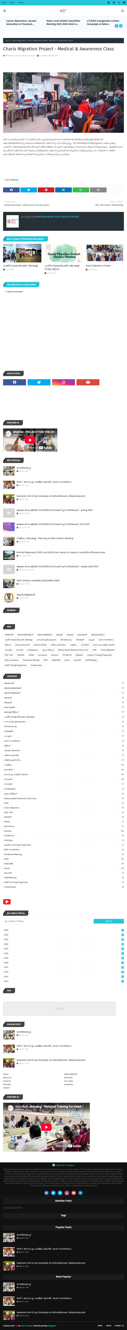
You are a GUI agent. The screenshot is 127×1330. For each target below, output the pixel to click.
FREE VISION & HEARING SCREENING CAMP (38, 580)
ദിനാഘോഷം (66, 640)
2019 (63, 958)
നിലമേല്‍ (80, 640)
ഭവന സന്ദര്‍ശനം (106, 640)
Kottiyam (79, 655)
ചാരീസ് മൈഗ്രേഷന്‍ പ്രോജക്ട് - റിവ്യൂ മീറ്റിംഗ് (62, 267)
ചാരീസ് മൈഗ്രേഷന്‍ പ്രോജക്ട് (20, 265)
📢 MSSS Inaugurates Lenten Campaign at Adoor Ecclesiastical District (103, 22)
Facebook (68, 1084)
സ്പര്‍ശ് (8, 650)
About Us (7, 1077)
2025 (63, 930)
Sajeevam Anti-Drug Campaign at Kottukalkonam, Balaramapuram (51, 496)
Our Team (68, 1081)
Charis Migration (19, 41)
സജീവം (73, 645)
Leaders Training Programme (99, 655)
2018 (63, 962)
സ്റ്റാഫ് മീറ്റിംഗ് (48, 650)
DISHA (31, 655)
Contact (21, 3)
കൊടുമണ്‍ (82, 635)
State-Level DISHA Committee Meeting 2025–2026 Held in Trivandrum (63, 22)
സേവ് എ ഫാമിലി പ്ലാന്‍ (103, 645)
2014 (64, 981)
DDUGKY (20, 655)
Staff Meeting (90, 660)
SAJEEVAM (56, 660)
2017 (63, 967)
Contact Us (119, 1326)
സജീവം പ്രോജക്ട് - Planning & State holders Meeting (45, 538)
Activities (68, 1077)
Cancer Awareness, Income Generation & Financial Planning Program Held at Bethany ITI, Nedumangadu (21, 22)
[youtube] (123, 2)
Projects (7, 1081)
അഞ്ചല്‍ (9, 635)
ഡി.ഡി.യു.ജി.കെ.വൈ (46, 640)
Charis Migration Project (98, 265)
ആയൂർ (70, 635)
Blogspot (52, 1326)
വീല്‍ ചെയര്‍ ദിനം (58, 645)
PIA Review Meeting (31, 660)
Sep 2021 (77, 660)
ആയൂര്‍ (59, 635)
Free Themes (26, 1326)
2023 (64, 939)
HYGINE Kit (66, 655)
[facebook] (108, 2)
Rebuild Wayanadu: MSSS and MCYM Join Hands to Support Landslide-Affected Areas (61, 552)
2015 (63, 976)
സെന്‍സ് (85, 645)
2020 (63, 953)
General (54, 655)
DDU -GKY (9, 655)
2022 (64, 944)
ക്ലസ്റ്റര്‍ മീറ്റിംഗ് (97, 635)
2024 (64, 935)
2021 (63, 949)
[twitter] (114, 2)
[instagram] (119, 2)
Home (4, 3)
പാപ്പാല (91, 640)
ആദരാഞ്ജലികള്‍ (26, 594)
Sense (67, 660)
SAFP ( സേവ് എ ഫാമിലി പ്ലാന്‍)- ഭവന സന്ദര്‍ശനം (44, 482)
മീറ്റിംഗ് (8, 645)
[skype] (60, 1193)
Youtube (7, 1084)
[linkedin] (80, 1193)
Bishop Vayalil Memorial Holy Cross (73, 650)
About (12, 3)
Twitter (6, 1088)
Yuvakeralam (36, 665)
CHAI (94, 650)
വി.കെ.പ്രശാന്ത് (22, 645)
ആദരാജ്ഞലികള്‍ (25, 635)
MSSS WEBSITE (70, 1074)
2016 (63, 972)
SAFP (46, 660)
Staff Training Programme (15, 665)
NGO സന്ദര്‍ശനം (12, 660)
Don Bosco (42, 655)
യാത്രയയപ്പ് (24, 467)
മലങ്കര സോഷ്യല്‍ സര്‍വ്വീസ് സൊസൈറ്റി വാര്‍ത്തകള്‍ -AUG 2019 (53, 524)
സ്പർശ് (19, 650)
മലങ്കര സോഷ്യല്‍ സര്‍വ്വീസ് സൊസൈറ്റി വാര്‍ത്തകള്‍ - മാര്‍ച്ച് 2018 (54, 510)
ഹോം (7, 41)
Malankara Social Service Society (20, 55)
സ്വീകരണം (32, 650)
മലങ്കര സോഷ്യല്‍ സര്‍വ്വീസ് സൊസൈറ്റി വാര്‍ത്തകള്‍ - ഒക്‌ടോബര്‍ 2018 (57, 566)
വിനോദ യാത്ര (39, 645)
